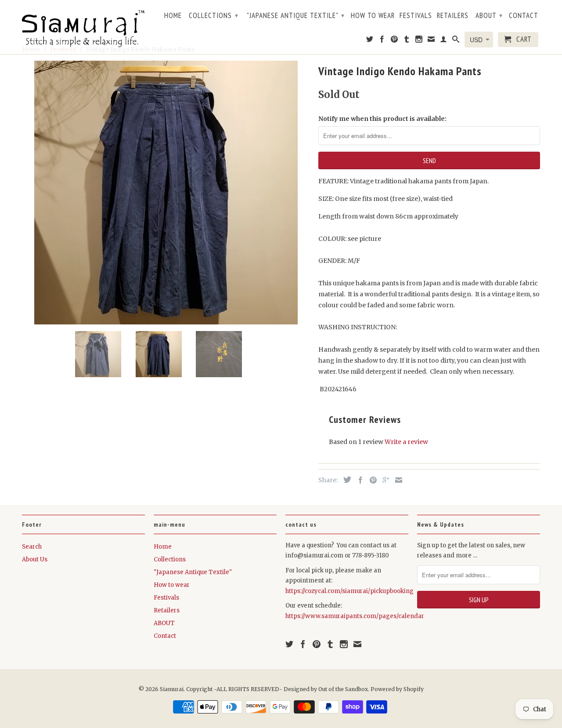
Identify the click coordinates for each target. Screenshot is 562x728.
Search (32, 546)
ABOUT (489, 15)
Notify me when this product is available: (382, 119)
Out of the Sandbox (343, 689)
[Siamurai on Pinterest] (394, 41)
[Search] (456, 41)
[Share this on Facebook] (358, 480)
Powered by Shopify (397, 689)
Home (173, 15)
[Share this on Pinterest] (371, 480)
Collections (213, 15)
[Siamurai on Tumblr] (407, 41)
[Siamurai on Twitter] (370, 41)
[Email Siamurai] (431, 41)
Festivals (416, 15)
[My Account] (443, 41)
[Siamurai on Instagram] (419, 41)
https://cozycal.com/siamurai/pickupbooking (349, 591)
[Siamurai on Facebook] (382, 41)
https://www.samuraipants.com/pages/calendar (354, 616)
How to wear (373, 15)
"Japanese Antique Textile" (296, 15)
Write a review (406, 442)
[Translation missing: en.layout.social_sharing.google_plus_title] (383, 480)
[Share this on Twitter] (345, 480)
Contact (523, 15)
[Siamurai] (83, 27)
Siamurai (172, 689)
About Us (34, 559)
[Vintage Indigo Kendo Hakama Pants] (166, 192)
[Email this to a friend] (396, 480)
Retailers (452, 15)
